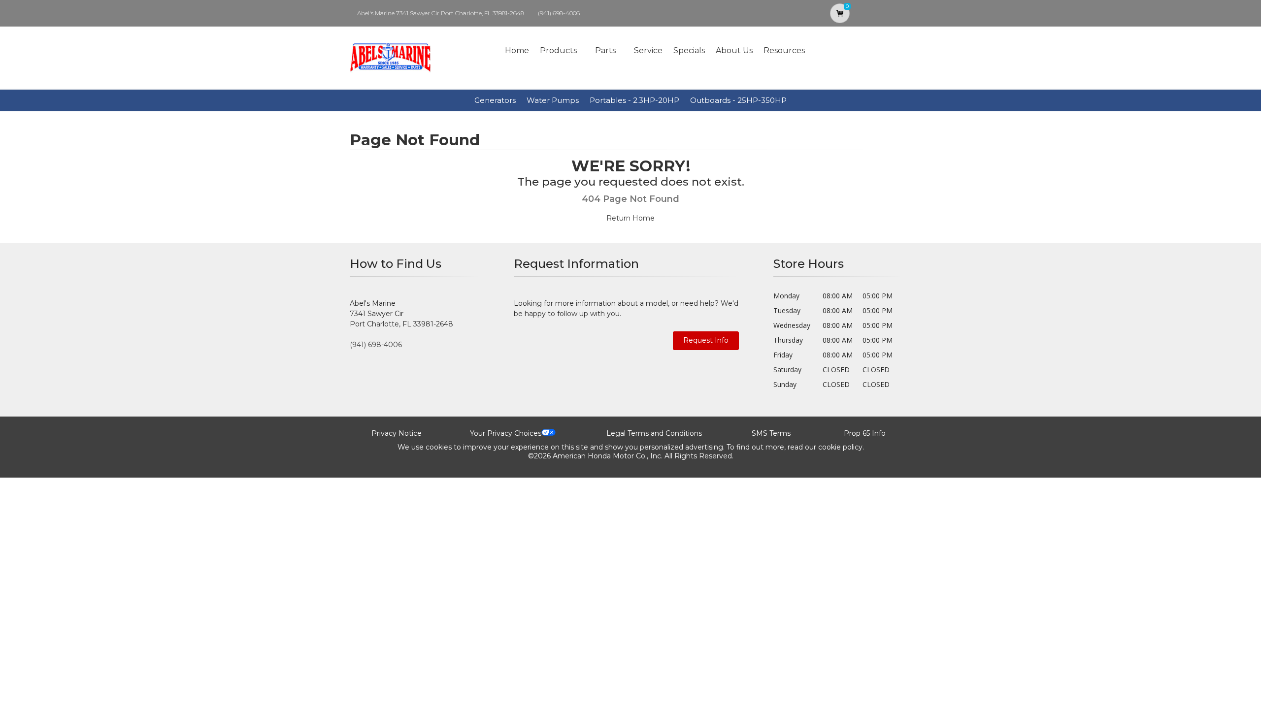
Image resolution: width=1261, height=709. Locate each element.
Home (517, 50)
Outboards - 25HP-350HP (738, 100)
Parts (605, 50)
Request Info (706, 340)
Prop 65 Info (865, 433)
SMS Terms (771, 433)
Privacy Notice (396, 433)
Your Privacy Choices (505, 433)
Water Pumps (553, 100)
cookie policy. (841, 447)
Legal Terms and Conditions (654, 433)
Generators (495, 100)
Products (558, 50)
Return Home (630, 218)
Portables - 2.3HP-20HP (634, 100)
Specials (689, 50)
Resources (784, 50)
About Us (734, 50)
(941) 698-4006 (559, 13)
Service (648, 50)
